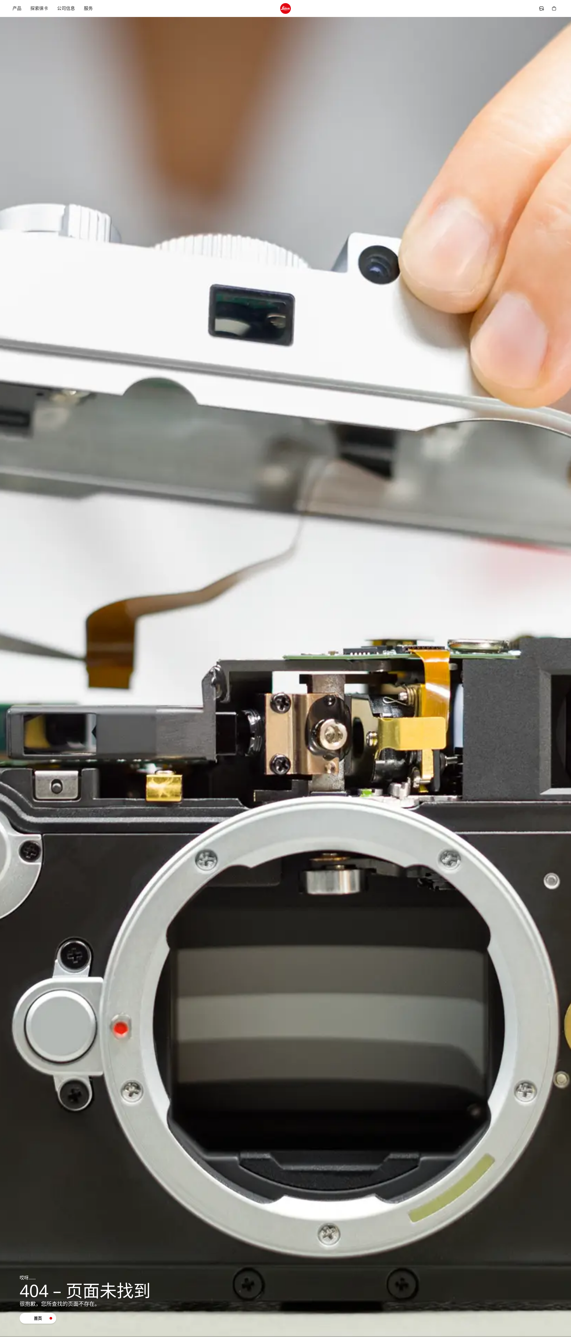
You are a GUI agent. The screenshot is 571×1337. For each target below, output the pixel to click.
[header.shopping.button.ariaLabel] (554, 8)
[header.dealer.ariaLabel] (541, 8)
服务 (88, 8)
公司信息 (66, 8)
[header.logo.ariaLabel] (285, 8)
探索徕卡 (39, 8)
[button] (38, 1318)
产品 (16, 8)
